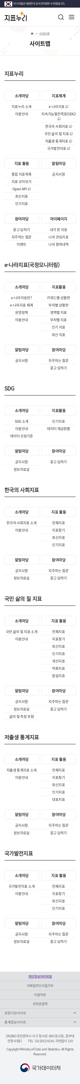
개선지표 (58, 661)
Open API (19, 188)
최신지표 (21, 196)
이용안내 (21, 113)
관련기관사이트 (15, 1013)
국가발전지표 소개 (21, 886)
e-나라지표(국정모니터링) (32, 265)
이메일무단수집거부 (40, 985)
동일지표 (58, 675)
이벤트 (21, 244)
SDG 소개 (21, 421)
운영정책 (21, 312)
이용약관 (40, 994)
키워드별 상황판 (58, 297)
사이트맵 (44, 33)
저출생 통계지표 (56, 141)
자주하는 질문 (21, 237)
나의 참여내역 (58, 244)
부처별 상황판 (58, 305)
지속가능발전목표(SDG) (58, 113)
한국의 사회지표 (56, 126)
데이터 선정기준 (21, 435)
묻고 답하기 (21, 229)
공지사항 (58, 174)
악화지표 (58, 668)
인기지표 (21, 203)
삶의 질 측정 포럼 (21, 716)
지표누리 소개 (21, 106)
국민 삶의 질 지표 (56, 133)
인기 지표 (58, 327)
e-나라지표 (56, 106)
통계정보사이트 (15, 1022)
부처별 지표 (58, 319)
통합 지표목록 (21, 174)
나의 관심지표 (58, 237)
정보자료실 (22, 469)
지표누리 (13, 74)
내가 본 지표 (58, 229)
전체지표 (58, 522)
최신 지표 (58, 334)
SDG (9, 389)
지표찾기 (58, 530)
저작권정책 (40, 1003)
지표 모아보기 (21, 181)
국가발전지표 (56, 148)
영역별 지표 (58, 312)
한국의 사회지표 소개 (21, 522)
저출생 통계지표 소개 (21, 770)
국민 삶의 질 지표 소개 (22, 631)
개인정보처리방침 (40, 976)
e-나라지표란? (21, 297)
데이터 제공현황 (58, 428)
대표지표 (58, 799)
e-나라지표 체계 (21, 305)
